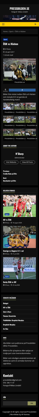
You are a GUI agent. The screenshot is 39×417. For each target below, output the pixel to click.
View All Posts (27, 162)
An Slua (5, 329)
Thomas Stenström (9, 316)
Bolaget (5, 303)
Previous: (10, 172)
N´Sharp (8, 49)
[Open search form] (35, 24)
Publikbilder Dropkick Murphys (13, 320)
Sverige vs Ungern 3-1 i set (13, 250)
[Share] (22, 90)
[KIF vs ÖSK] (19, 206)
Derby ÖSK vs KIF (9, 282)
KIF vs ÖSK (7, 219)
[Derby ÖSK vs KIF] (19, 268)
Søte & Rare (7, 312)
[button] (3, 24)
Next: (9, 179)
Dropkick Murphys (9, 324)
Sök (4, 397)
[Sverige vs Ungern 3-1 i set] (19, 237)
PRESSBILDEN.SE (19, 8)
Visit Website (11, 162)
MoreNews (14, 414)
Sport (5, 39)
